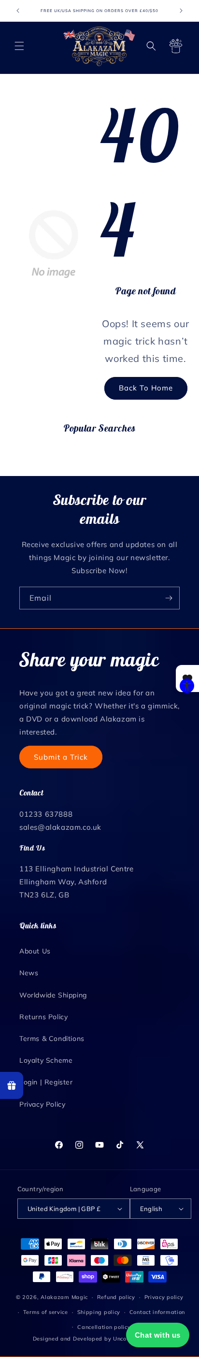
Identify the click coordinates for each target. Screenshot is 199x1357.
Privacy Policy (42, 1104)
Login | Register (46, 1082)
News (28, 972)
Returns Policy (43, 1016)
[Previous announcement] (17, 10)
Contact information (157, 1312)
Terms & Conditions (52, 1038)
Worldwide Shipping (53, 995)
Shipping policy (99, 1312)
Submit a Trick (61, 757)
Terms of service (45, 1312)
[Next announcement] (181, 10)
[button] (19, 46)
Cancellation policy (103, 1327)
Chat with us (158, 1335)
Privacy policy (164, 1297)
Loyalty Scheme (45, 1060)
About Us (35, 951)
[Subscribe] (168, 598)
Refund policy (116, 1297)
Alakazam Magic (64, 1297)
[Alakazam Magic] (100, 46)
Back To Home (146, 387)
